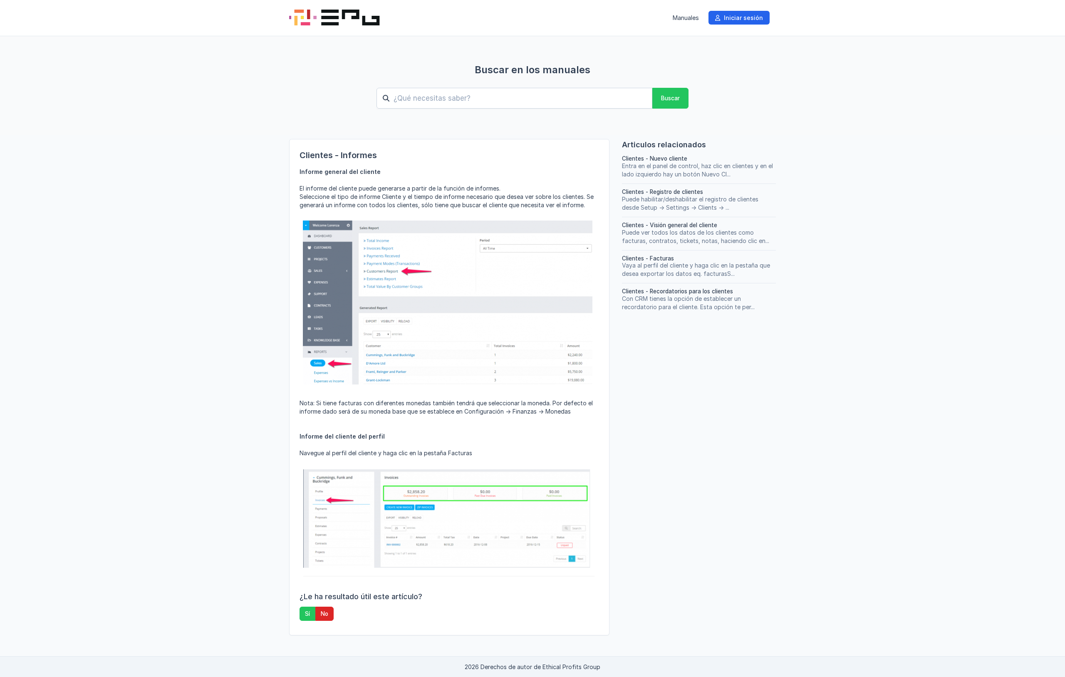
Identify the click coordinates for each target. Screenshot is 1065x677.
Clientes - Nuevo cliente (654, 158)
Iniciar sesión (742, 17)
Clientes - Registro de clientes (662, 191)
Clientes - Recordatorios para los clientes (677, 291)
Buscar (670, 98)
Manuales (685, 17)
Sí (307, 613)
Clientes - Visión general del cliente (669, 225)
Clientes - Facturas (648, 258)
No (324, 613)
